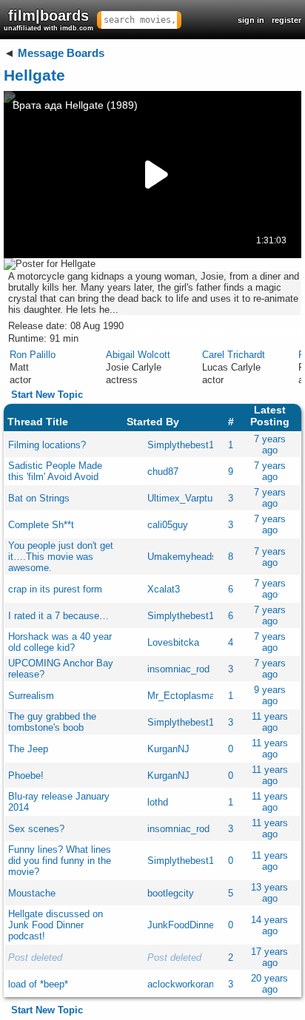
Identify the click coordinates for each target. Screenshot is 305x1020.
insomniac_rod (178, 669)
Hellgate (34, 75)
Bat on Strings (39, 498)
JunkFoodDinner (182, 925)
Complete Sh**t (41, 524)
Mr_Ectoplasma (181, 695)
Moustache (32, 893)
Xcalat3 (163, 589)
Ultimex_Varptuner (186, 498)
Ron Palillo (33, 354)
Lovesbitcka (173, 642)
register (286, 20)
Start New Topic (47, 394)
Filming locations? (47, 444)
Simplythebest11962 (190, 444)
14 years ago (269, 925)
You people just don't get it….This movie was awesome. (60, 556)
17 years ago (269, 957)
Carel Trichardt (233, 354)
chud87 (162, 471)
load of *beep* (38, 984)
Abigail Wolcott (138, 354)
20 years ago (269, 984)
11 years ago (270, 722)
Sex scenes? (36, 828)
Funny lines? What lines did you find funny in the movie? (59, 860)
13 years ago (269, 893)
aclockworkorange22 (191, 984)
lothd (157, 802)
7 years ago (270, 444)
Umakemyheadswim (190, 556)
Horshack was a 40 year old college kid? (60, 642)
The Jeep (28, 748)
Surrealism (31, 695)
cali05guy (167, 524)
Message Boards (61, 53)
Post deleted (35, 957)
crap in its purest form (55, 589)
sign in (251, 20)
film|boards (48, 19)
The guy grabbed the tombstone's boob (52, 722)
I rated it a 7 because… (58, 615)
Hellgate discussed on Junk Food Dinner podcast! (55, 925)
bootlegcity (170, 893)
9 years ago (270, 695)
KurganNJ (168, 748)
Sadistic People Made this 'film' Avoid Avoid (55, 471)
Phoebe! (26, 775)
